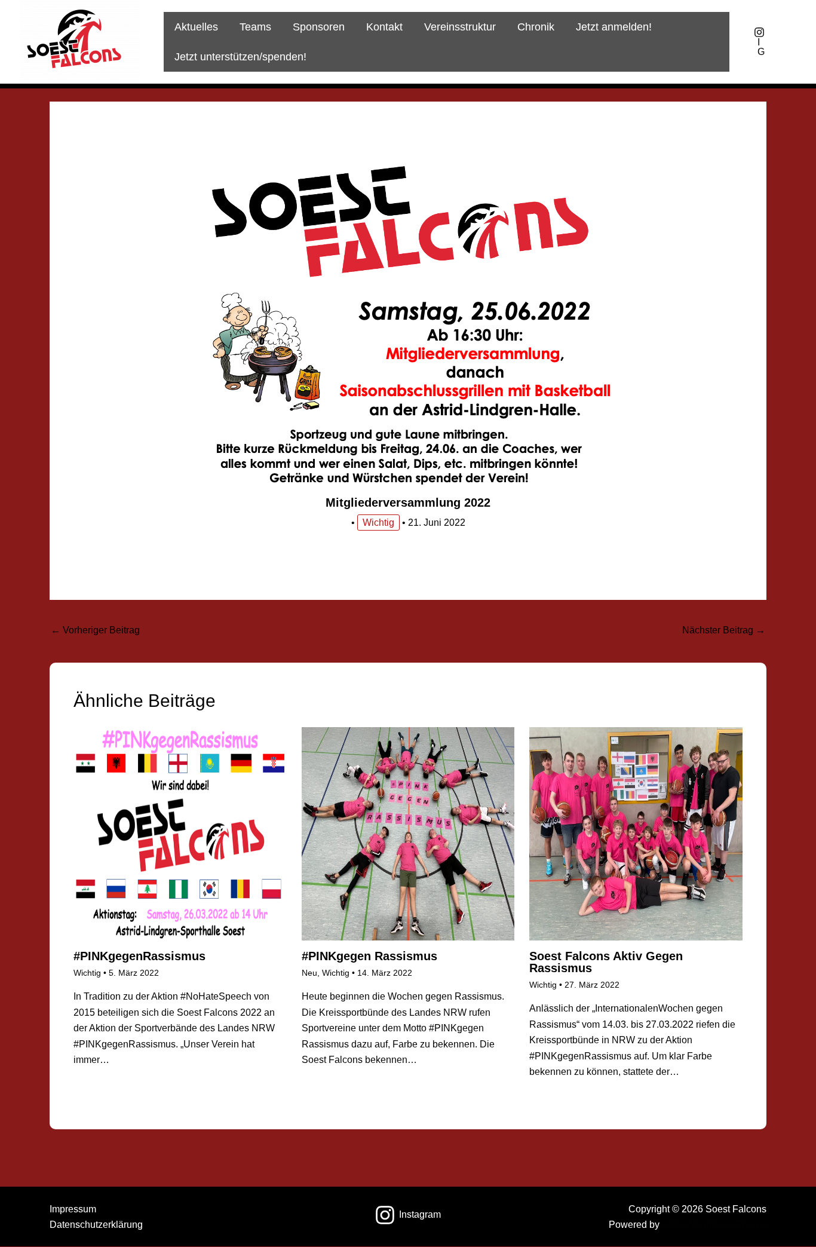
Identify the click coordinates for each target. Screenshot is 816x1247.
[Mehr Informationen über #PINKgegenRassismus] (180, 833)
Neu (309, 973)
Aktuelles (196, 27)
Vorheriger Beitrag (95, 630)
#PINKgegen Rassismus (369, 956)
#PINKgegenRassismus (139, 956)
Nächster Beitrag (723, 630)
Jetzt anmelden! (614, 27)
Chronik (535, 27)
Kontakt (384, 27)
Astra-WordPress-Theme (713, 1225)
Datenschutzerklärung (96, 1225)
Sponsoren (319, 27)
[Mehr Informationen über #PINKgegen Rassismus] (408, 833)
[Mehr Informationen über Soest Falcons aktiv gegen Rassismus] (636, 833)
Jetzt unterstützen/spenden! (240, 57)
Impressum (73, 1209)
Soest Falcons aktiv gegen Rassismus (606, 962)
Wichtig (378, 522)
